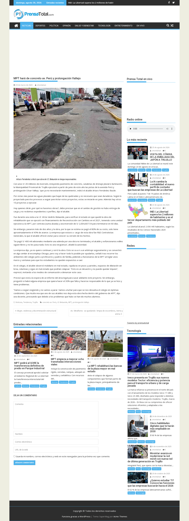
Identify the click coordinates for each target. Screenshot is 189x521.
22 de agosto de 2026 (160, 205)
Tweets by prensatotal (138, 322)
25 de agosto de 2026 (160, 147)
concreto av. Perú (49, 302)
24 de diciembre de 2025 (162, 416)
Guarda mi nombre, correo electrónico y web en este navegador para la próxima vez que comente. (63, 456)
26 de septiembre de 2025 (26, 356)
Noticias (26, 25)
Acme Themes (120, 516)
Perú (149, 170)
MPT (70, 302)
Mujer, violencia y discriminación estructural (36, 310)
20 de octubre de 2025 (161, 473)
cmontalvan (41, 85)
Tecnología (104, 25)
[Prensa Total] (16, 25)
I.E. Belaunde (62, 302)
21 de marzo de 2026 (138, 374)
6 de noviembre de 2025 (161, 446)
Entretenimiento (123, 25)
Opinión (67, 25)
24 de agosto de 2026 (160, 175)
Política (54, 25)
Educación (132, 200)
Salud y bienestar (84, 25)
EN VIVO (140, 25)
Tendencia (27, 302)
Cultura (17, 386)
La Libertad (132, 170)
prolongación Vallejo (81, 302)
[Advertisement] (94, 50)
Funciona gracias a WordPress (76, 516)
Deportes (40, 25)
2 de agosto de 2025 (61, 352)
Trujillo (35, 302)
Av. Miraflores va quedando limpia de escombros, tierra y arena (97, 312)
